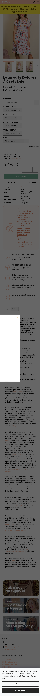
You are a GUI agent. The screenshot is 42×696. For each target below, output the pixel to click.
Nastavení (20, 684)
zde (3, 678)
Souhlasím (20, 690)
